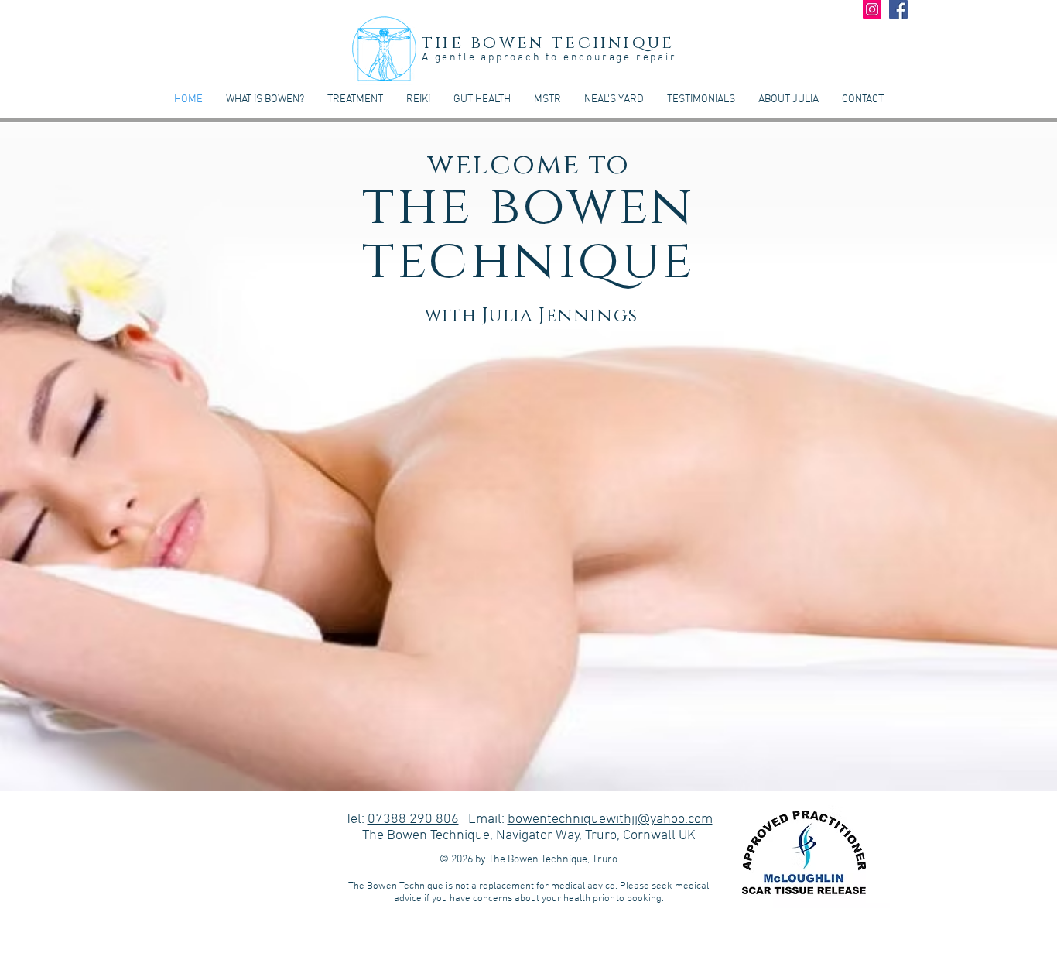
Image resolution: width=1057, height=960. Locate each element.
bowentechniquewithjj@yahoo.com (610, 819)
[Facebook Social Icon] (898, 9)
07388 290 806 (413, 819)
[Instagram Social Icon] (872, 9)
